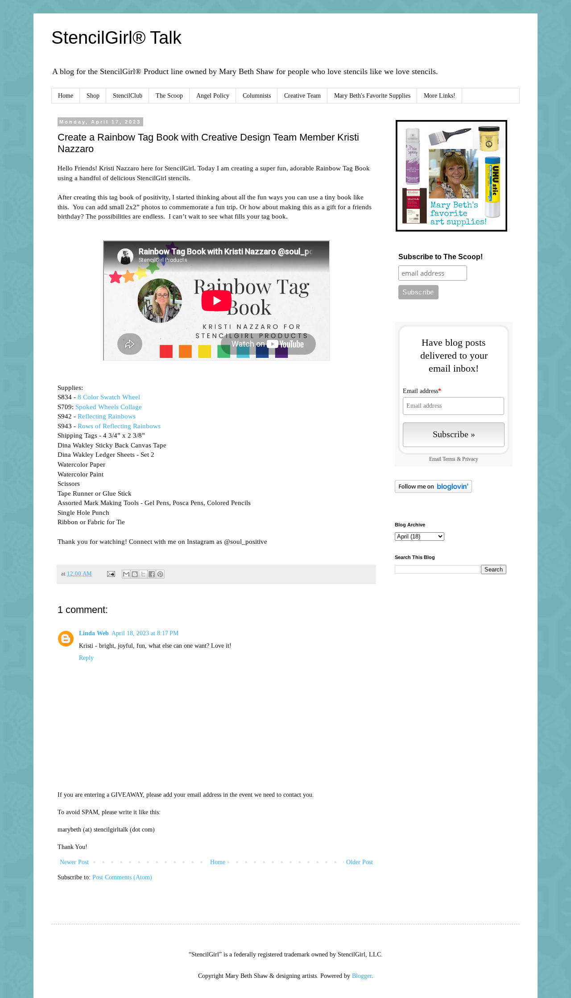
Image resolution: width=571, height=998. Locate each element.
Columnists (257, 95)
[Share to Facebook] (151, 574)
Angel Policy (212, 95)
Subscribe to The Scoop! (440, 257)
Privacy (470, 459)
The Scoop (169, 95)
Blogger (362, 976)
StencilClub (127, 95)
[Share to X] (143, 574)
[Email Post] (110, 574)
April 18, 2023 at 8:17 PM (145, 633)
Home (65, 95)
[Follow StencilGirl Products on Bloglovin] (433, 491)
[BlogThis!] (134, 574)
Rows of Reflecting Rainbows (119, 426)
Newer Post (74, 862)
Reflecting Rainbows (107, 416)
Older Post (359, 862)
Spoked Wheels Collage (108, 406)
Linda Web (94, 633)
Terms (449, 459)
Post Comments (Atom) (122, 877)
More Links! (439, 95)
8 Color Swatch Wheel (109, 397)
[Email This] (126, 574)
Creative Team (302, 95)
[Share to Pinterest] (160, 574)
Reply (86, 657)
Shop (93, 95)
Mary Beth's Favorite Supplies (372, 95)
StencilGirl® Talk (116, 37)
